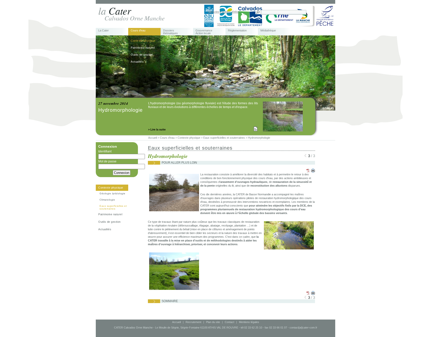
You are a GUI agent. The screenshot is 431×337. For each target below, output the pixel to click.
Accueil (176, 322)
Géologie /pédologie (112, 193)
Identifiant (104, 151)
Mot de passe (107, 161)
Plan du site (213, 322)
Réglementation (237, 30)
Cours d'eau (138, 30)
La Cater (103, 30)
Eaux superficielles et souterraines (113, 207)
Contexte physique (143, 40)
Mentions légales (249, 322)
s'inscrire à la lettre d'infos (223, 11)
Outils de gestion (142, 54)
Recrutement (193, 322)
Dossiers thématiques (170, 32)
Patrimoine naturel (143, 47)
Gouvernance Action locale (204, 32)
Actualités (137, 61)
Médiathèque (268, 30)
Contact (229, 322)
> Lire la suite (157, 129)
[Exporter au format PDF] (308, 170)
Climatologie (107, 199)
